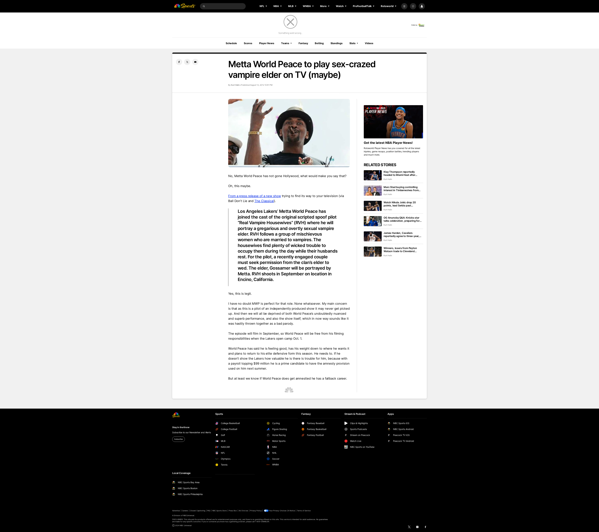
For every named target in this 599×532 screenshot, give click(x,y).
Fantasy (303, 43)
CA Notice (291, 511)
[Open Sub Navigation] (266, 6)
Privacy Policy (256, 511)
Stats (352, 43)
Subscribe (178, 439)
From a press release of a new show (254, 196)
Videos (369, 43)
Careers (185, 511)
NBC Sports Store (219, 511)
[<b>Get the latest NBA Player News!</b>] (393, 122)
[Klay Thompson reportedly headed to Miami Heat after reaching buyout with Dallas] (373, 175)
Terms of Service (304, 511)
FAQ (208, 511)
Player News (266, 43)
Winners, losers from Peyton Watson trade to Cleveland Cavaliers (400, 249)
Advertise (176, 511)
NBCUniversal (188, 515)
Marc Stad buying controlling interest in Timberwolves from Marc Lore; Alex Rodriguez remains (401, 188)
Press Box (233, 511)
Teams (285, 43)
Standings (337, 43)
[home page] (184, 6)
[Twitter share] (187, 62)
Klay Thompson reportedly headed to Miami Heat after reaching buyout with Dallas (400, 173)
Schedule (231, 43)
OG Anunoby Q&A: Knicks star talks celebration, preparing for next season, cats (402, 219)
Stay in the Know (181, 427)
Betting (319, 43)
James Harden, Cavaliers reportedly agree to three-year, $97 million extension (401, 234)
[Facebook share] (179, 62)
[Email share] (195, 62)
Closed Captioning (197, 511)
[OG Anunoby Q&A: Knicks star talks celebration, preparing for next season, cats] (373, 221)
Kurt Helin (235, 85)
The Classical (264, 201)
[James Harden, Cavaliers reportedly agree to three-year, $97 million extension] (373, 236)
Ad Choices (243, 511)
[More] (404, 6)
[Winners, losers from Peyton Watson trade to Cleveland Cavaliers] (373, 251)
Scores (248, 43)
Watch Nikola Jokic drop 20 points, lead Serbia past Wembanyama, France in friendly (403, 204)
